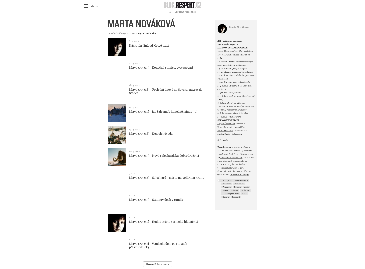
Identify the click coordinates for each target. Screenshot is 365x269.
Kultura (237, 187)
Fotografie (227, 187)
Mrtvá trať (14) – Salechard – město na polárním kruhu (166, 178)
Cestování (227, 184)
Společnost (245, 190)
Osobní (225, 190)
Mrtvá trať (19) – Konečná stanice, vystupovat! (161, 67)
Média (246, 187)
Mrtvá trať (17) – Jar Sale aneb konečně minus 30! (163, 111)
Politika (234, 190)
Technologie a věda (231, 194)
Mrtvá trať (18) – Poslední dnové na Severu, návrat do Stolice (165, 91)
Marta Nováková (239, 27)
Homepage (227, 180)
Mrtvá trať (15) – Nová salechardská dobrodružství (164, 156)
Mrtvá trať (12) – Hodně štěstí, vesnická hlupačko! (163, 222)
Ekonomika (239, 184)
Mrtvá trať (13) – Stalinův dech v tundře (156, 200)
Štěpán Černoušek (226, 123)
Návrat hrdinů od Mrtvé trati (149, 45)
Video (244, 194)
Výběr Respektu (241, 180)
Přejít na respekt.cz (185, 11)
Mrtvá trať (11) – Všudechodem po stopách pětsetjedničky (158, 245)
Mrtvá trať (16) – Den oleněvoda (151, 134)
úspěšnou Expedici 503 (231, 157)
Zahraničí (236, 197)
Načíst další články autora (157, 264)
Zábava (226, 197)
